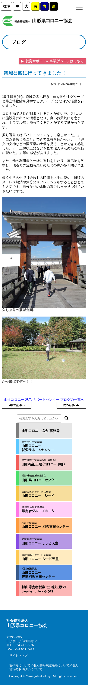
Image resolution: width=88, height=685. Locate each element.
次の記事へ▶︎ (71, 405)
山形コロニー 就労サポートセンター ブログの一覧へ (44, 399)
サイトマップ (18, 655)
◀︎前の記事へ (17, 405)
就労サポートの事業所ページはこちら (54, 61)
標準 (6, 6)
